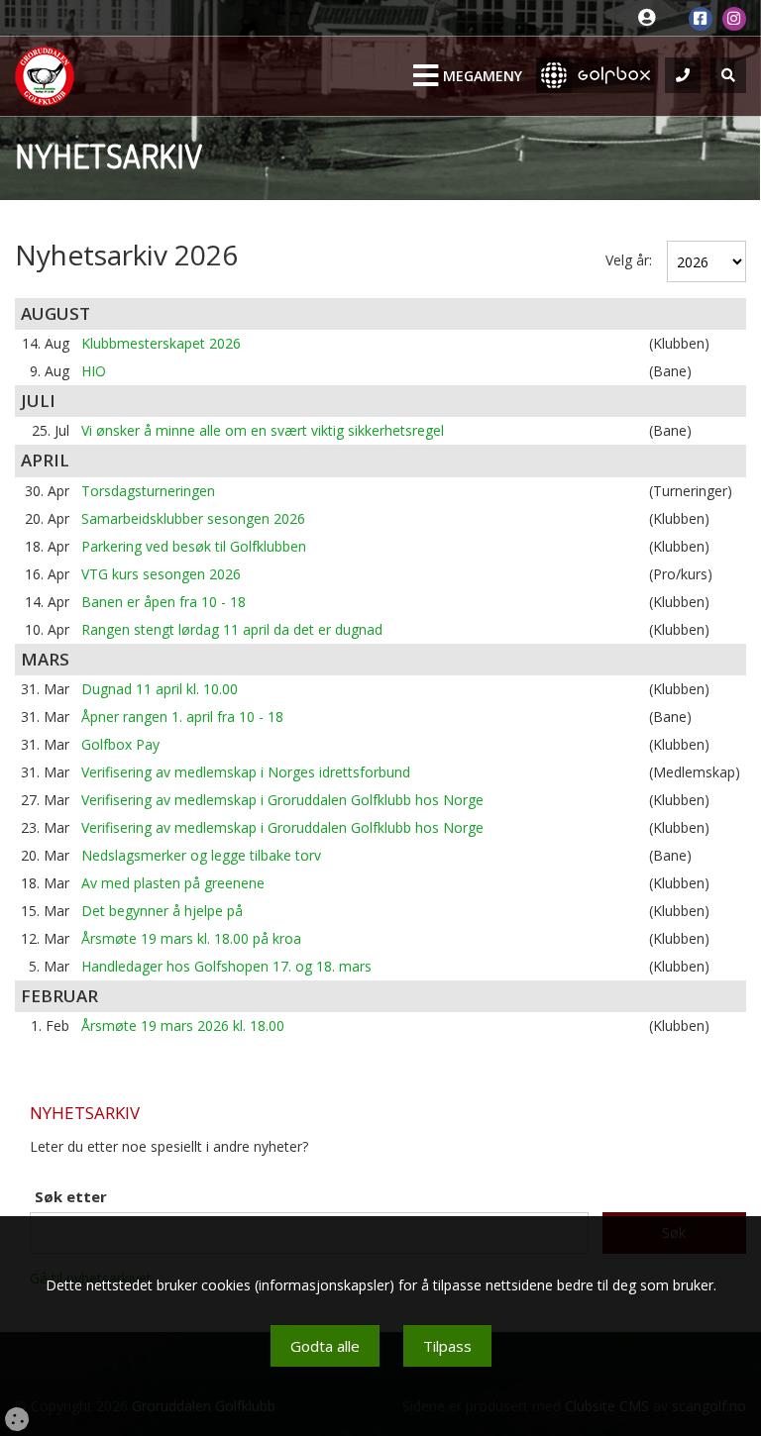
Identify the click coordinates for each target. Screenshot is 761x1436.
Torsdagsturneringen (148, 490)
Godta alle (325, 1346)
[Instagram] (734, 19)
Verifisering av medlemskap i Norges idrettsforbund (245, 772)
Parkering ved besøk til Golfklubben (193, 546)
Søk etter (71, 1196)
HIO (93, 370)
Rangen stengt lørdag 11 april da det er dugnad (231, 629)
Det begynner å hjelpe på (162, 910)
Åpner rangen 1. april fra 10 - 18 (182, 716)
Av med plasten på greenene (173, 882)
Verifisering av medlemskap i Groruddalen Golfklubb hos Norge (282, 799)
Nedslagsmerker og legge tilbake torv (201, 855)
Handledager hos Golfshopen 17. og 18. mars (226, 966)
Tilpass (447, 1346)
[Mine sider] (651, 18)
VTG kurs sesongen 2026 (161, 573)
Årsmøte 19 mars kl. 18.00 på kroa (191, 938)
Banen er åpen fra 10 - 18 (163, 601)
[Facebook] (700, 19)
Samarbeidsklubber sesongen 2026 (193, 518)
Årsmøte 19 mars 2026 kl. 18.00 (182, 1025)
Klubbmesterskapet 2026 (161, 343)
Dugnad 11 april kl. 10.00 (159, 688)
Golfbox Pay (120, 744)
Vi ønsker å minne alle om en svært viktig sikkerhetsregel (262, 430)
